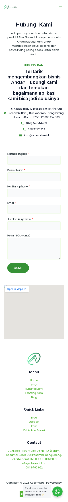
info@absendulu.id (34, 463)
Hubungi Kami (34, 389)
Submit (18, 268)
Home (34, 380)
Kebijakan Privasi (34, 430)
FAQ (34, 384)
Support (34, 422)
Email (11, 203)
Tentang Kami (34, 393)
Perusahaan (16, 170)
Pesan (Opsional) (18, 235)
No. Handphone (18, 186)
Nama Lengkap (18, 154)
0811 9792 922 (34, 467)
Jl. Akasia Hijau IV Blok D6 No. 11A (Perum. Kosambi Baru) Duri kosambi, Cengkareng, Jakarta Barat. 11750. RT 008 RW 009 (34, 455)
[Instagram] (22, 494)
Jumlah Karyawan (20, 219)
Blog (34, 397)
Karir (34, 426)
